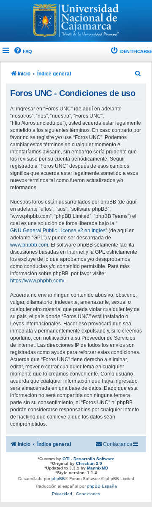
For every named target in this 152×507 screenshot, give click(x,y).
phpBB (58, 478)
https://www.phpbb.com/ (37, 281)
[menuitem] (22, 51)
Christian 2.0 (89, 463)
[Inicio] (76, 21)
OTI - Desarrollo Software (88, 458)
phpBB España (102, 486)
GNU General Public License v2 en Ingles (58, 230)
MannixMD (97, 468)
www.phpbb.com (29, 245)
